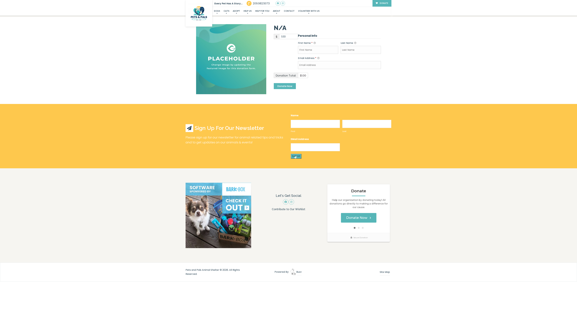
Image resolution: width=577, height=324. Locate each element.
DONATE (383, 3)
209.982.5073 (261, 3)
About (276, 11)
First (293, 131)
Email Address (307, 58)
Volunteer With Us (308, 11)
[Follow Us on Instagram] (282, 3)
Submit (296, 156)
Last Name (347, 43)
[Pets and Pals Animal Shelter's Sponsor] (218, 215)
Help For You (262, 11)
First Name (305, 43)
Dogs (217, 11)
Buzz (299, 272)
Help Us (248, 11)
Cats (226, 11)
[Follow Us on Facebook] (278, 3)
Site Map (385, 272)
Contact (289, 11)
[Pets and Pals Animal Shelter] (199, 13)
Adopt (236, 11)
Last (344, 131)
